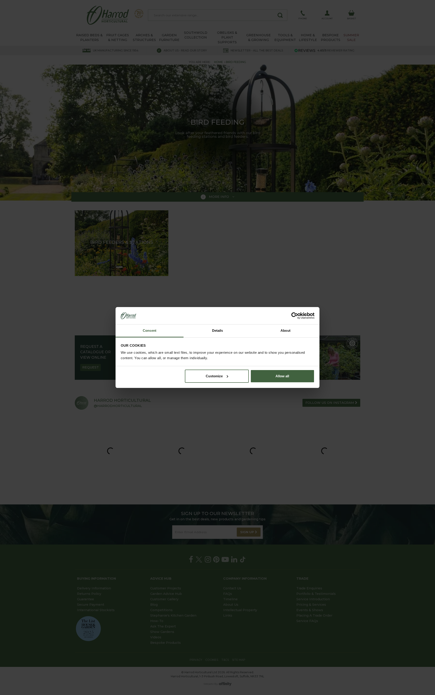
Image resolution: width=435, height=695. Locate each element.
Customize (214, 376)
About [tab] (285, 330)
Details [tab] (217, 330)
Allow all (282, 376)
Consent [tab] (149, 330)
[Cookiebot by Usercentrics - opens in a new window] (294, 315)
